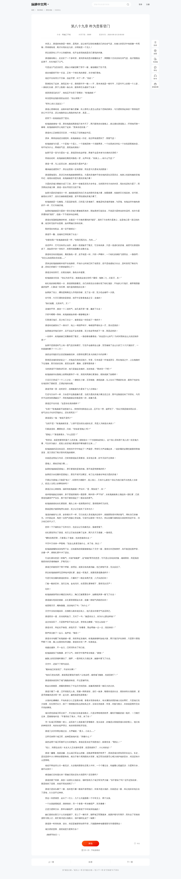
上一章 (51, 862)
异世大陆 (49, 10)
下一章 (130, 862)
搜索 (128, 4)
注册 (148, 4)
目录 (90, 862)
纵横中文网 (39, 11)
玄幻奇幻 (40, 10)
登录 (140, 4)
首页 (32, 10)
